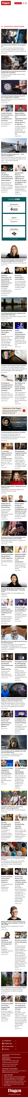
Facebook (8, 1070)
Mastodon (13, 1072)
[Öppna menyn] (26, 3)
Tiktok (18, 1070)
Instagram (14, 1070)
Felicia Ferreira (5, 1055)
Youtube (23, 1070)
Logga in (23, 3)
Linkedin (4, 1072)
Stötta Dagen (5, 1068)
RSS (17, 1072)
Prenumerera (18, 3)
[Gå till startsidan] (6, 3)
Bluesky (8, 1072)
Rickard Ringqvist (6, 1059)
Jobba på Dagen (13, 1068)
